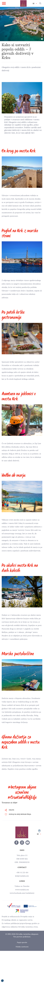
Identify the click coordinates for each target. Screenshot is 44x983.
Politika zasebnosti (22, 947)
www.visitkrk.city (22, 890)
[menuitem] (13, 905)
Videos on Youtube (22, 886)
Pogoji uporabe (22, 942)
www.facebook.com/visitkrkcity (22, 893)
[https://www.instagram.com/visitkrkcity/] (22, 842)
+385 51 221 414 (22, 872)
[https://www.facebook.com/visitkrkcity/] (16, 842)
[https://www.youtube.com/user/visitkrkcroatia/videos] (27, 842)
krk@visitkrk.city (22, 876)
